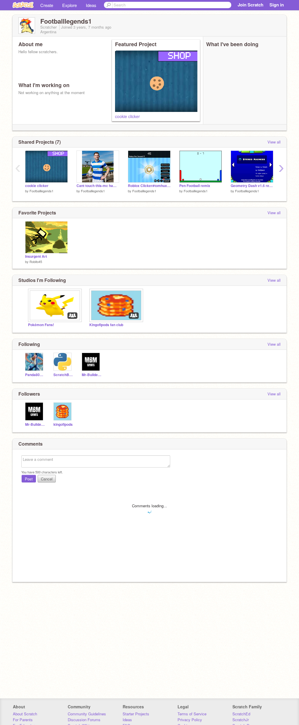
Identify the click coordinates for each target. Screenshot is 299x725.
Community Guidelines (87, 714)
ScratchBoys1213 (63, 374)
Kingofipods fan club (106, 324)
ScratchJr (240, 719)
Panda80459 (35, 374)
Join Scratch (250, 4)
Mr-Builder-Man (91, 374)
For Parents (23, 719)
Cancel (47, 479)
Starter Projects (136, 714)
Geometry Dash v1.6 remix (252, 185)
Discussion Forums (84, 719)
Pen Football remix (194, 185)
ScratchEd (241, 714)
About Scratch (25, 714)
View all (274, 142)
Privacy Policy (190, 719)
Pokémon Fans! (41, 324)
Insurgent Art (36, 256)
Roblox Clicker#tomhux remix (149, 185)
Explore (69, 5)
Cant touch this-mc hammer (98, 185)
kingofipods (63, 424)
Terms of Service (192, 714)
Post (29, 479)
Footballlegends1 (41, 190)
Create (46, 5)
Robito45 (35, 261)
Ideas (91, 5)
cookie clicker (127, 116)
